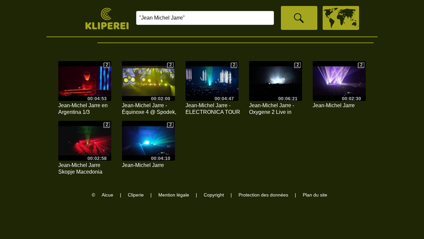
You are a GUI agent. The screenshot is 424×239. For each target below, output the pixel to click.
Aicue (107, 195)
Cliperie (136, 195)
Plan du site (315, 195)
